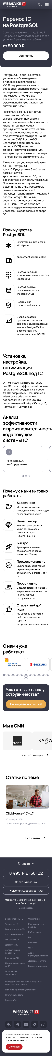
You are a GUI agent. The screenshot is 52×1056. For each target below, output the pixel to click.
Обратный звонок (26, 882)
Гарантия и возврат (37, 966)
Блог (30, 937)
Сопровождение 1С (14, 934)
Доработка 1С (11, 944)
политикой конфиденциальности (24, 1039)
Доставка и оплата (37, 960)
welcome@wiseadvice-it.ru (26, 890)
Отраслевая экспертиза (11, 972)
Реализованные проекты (36, 925)
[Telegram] (17, 1024)
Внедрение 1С (12, 958)
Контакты (32, 942)
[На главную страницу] (26, 1013)
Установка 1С (11, 924)
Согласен (14, 1046)
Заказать (26, 56)
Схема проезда (26, 907)
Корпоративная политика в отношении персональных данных (23, 983)
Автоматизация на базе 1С (12, 951)
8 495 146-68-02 (26, 873)
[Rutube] (43, 1024)
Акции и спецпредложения (38, 954)
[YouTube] (26, 1024)
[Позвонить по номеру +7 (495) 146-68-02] (40, 4)
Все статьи (32, 838)
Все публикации (32, 755)
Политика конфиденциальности (20, 989)
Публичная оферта (14, 994)
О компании (34, 918)
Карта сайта (11, 1000)
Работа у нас (34, 932)
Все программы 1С (14, 918)
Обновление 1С (12, 939)
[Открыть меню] (46, 4)
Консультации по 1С (15, 929)
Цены (31, 947)
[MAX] (34, 1024)
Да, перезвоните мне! (26, 704)
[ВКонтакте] (8, 1024)
